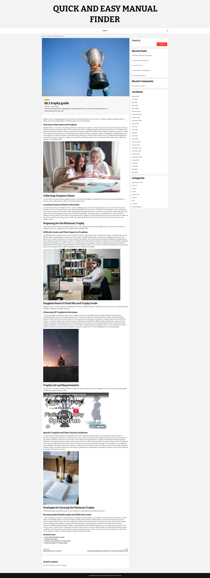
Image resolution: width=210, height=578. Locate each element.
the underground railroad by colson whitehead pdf (107, 550)
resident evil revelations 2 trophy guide (57, 541)
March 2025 (135, 139)
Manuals (134, 197)
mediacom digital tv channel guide (55, 543)
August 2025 (135, 124)
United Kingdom (137, 207)
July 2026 (134, 99)
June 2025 (135, 130)
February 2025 (136, 142)
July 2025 (134, 127)
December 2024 (136, 148)
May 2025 (134, 133)
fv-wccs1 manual (137, 65)
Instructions (135, 194)
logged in (52, 565)
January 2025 (136, 145)
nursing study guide (51, 539)
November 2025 (136, 114)
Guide (47, 99)
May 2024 (134, 169)
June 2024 (135, 166)
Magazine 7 (110, 575)
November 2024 (136, 151)
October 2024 (136, 154)
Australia (134, 185)
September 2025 (137, 120)
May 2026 (134, 102)
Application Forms (137, 182)
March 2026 (135, 108)
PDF (133, 201)
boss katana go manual (138, 75)
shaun (48, 106)
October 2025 (136, 117)
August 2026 (135, 96)
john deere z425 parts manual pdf (142, 55)
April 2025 (135, 136)
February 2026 (136, 111)
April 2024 (135, 172)
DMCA (105, 31)
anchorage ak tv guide (52, 550)
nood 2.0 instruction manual (140, 60)
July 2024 (134, 163)
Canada (134, 188)
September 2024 (137, 157)
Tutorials (134, 204)
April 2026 (135, 105)
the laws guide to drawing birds (141, 70)
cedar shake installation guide (54, 537)
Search (136, 40)
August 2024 (135, 160)
